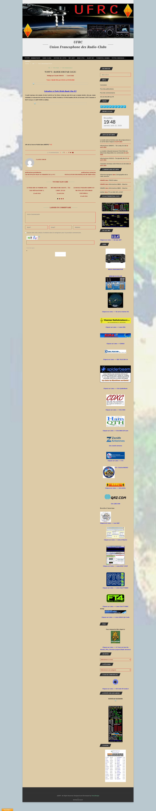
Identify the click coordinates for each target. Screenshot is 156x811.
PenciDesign (95, 795)
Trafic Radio (56, 68)
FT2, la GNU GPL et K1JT (115, 192)
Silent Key (90, 58)
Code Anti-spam (30, 248)
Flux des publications (107, 89)
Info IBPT (72, 58)
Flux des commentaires (107, 93)
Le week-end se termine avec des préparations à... (37, 189)
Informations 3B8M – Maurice (118, 184)
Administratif (35, 58)
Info (33, 63)
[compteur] (113, 106)
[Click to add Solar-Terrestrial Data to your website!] (115, 204)
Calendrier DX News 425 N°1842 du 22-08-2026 (114, 164)
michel (102, 192)
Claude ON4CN (59, 75)
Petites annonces (118, 58)
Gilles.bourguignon (106, 174)
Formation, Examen (103, 58)
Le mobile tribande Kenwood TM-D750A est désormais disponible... (83, 190)
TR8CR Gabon (113, 180)
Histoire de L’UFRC (60, 58)
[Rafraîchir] (39, 237)
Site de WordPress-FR (107, 97)
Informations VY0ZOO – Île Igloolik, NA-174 (113, 158)
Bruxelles (108, 118)
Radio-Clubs (47, 58)
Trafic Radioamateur (67, 68)
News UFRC (81, 58)
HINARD (102, 188)
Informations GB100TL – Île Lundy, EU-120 (60, 189)
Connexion (103, 85)
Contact (27, 61)
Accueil (27, 58)
